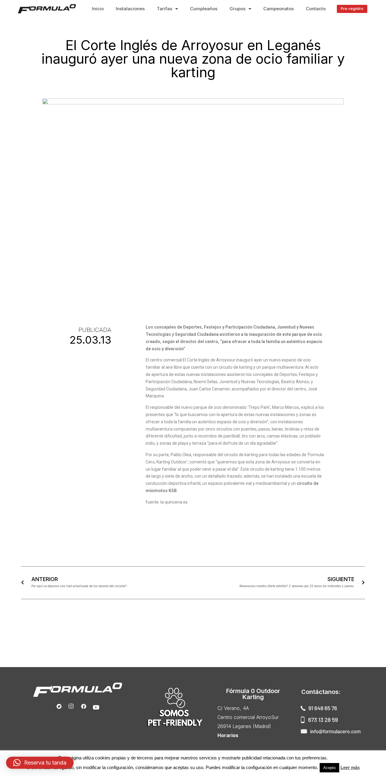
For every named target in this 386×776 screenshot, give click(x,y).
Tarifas (164, 8)
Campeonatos (278, 8)
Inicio (98, 8)
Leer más (350, 767)
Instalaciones (130, 8)
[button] (352, 9)
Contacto (316, 8)
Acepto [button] (329, 767)
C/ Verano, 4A (233, 708)
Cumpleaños (203, 8)
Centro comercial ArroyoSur (248, 717)
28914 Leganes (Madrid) (244, 726)
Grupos (237, 8)
